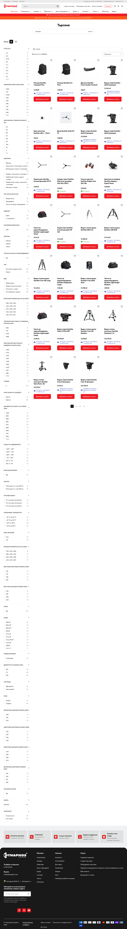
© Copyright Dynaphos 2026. (11, 923)
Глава (6, 618)
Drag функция (9, 532)
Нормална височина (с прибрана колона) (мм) (16, 322)
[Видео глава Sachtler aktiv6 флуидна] (113, 69)
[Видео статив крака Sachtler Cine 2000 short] (89, 265)
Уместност (107, 54)
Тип (5, 264)
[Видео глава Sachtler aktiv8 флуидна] (113, 117)
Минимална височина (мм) (14, 84)
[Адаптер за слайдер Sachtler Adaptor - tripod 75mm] (113, 165)
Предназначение (10, 654)
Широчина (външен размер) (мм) (16, 747)
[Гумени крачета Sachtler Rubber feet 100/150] (89, 165)
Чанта (6, 606)
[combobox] (40, 6)
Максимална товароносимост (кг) (15, 121)
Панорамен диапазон (12, 225)
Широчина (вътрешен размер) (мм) (16, 727)
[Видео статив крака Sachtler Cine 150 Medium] (89, 315)
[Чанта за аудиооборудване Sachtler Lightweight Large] (42, 315)
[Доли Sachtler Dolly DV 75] (65, 117)
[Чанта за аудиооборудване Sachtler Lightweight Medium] (113, 265)
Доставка (22, 1)
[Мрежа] (11, 42)
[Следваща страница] (83, 406)
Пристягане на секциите (12, 392)
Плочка (6, 481)
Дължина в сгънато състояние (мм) (15, 407)
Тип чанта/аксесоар (11, 194)
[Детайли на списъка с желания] (115, 6)
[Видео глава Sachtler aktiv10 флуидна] (89, 117)
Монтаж (7, 236)
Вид (5, 279)
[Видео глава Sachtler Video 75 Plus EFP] (65, 315)
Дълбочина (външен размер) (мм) (16, 710)
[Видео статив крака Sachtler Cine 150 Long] (42, 265)
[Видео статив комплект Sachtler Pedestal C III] (113, 315)
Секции (6, 381)
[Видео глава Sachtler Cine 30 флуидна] (89, 366)
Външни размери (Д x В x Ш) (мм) (15, 547)
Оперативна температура (13, 512)
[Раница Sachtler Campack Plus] (42, 69)
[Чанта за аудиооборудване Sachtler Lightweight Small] (42, 214)
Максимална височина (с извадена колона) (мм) (13, 344)
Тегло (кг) (7, 48)
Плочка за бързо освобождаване (16, 253)
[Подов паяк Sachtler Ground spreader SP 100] (65, 214)
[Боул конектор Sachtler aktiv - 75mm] (42, 117)
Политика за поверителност (62, 922)
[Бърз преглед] (49, 63)
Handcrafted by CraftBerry (28, 923)
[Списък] (16, 42)
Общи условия (45, 922)
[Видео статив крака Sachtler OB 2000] (113, 214)
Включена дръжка (10, 470)
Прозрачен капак (10, 789)
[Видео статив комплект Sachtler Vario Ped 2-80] (42, 366)
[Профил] (118, 6)
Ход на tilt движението (12, 444)
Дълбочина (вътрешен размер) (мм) (15, 768)
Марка (6, 800)
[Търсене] (58, 6)
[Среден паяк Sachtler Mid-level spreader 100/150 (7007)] (65, 165)
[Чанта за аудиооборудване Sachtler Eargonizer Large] (65, 265)
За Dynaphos (7, 1)
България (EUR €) (12, 881)
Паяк (5, 696)
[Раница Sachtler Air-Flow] (65, 69)
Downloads (15, 1)
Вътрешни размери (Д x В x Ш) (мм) (16, 298)
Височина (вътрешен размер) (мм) (16, 567)
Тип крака (7, 682)
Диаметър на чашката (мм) (13, 665)
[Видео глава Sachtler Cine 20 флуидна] (65, 366)
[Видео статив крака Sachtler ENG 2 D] (89, 214)
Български (118, 1)
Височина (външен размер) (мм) (15, 586)
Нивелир (7, 211)
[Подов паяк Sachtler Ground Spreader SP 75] (42, 165)
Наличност (8, 811)
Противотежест (9, 495)
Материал (7, 158)
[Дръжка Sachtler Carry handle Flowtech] (89, 69)
